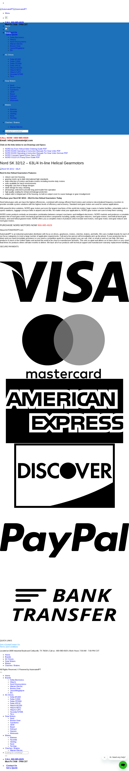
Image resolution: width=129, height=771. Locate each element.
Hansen (13, 98)
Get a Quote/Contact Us (10, 645)
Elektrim (13, 109)
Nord (12, 85)
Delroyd (13, 96)
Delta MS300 (15, 59)
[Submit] (6, 134)
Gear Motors (10, 81)
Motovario (14, 100)
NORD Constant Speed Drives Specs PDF (22, 155)
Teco (12, 76)
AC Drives (9, 55)
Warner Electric (16, 44)
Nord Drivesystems (18, 42)
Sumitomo (14, 90)
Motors (8, 105)
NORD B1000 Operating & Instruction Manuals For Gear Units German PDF (36, 153)
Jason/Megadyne (17, 48)
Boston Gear (15, 46)
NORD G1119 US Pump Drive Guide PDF (22, 157)
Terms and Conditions (9, 647)
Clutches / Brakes (12, 122)
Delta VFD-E (15, 66)
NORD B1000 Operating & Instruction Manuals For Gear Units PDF (32, 151)
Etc (11, 50)
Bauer (12, 94)
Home (7, 26)
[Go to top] (1, 672)
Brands (8, 33)
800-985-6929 (69, 3)
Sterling (13, 114)
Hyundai (13, 111)
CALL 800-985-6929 (14, 22)
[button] (7, 13)
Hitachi (13, 39)
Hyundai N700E (16, 74)
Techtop (13, 118)
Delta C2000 (15, 61)
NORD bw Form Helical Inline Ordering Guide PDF (26, 149)
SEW (12, 92)
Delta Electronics (17, 37)
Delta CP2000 (16, 63)
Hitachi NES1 (15, 70)
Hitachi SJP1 (15, 72)
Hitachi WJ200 (16, 68)
